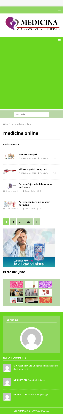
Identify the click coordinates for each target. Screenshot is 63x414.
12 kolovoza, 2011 (13, 191)
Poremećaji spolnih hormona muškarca (35, 186)
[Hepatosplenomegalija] (16, 300)
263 (29, 221)
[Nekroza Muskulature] (45, 300)
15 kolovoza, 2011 (28, 173)
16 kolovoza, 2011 (28, 158)
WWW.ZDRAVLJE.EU (40, 410)
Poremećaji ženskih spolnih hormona (34, 203)
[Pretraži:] (31, 114)
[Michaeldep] (7, 369)
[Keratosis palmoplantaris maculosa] (31, 300)
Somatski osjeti (28, 154)
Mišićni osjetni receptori (33, 169)
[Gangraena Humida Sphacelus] (16, 284)
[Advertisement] (31, 77)
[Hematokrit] (31, 284)
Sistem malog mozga (38, 394)
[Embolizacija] (31, 292)
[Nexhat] (7, 384)
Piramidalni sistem (37, 380)
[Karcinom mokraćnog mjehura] (45, 292)
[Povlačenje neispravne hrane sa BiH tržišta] (16, 292)
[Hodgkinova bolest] (45, 284)
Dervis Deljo (45, 158)
